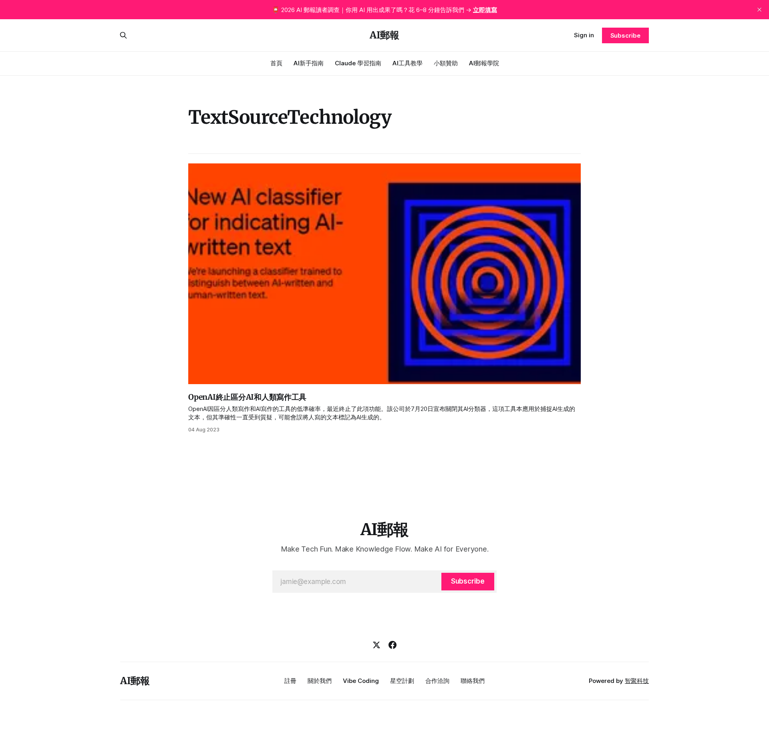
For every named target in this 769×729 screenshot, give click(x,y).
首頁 (276, 63)
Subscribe (625, 35)
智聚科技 (637, 681)
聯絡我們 (473, 681)
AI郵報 (384, 35)
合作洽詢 (437, 681)
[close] (759, 9)
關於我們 (320, 681)
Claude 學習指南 (358, 63)
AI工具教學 (408, 63)
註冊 (290, 681)
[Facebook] (393, 645)
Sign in (584, 35)
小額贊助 (446, 63)
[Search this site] (123, 35)
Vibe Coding (361, 681)
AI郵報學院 (484, 63)
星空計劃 (402, 681)
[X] (376, 645)
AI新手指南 (309, 63)
